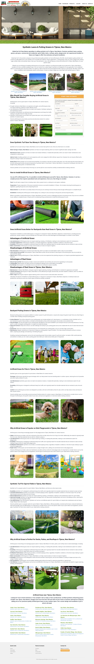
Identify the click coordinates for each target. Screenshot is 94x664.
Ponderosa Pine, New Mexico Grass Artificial (44, 609)
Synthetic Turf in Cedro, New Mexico (18, 617)
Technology (65, 3)
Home (60, 3)
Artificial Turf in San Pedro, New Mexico (69, 609)
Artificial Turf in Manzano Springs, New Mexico (45, 621)
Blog (36, 650)
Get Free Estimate (65, 650)
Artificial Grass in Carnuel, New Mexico (18, 613)
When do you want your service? (76, 113)
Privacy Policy (38, 651)
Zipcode (76, 103)
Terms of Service (38, 653)
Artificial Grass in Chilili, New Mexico (68, 629)
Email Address (73, 118)
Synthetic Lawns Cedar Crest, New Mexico (19, 609)
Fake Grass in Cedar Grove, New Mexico (43, 625)
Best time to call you (74, 123)
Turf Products (12, 651)
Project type (57, 108)
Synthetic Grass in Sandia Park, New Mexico (19, 630)
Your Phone (57, 123)
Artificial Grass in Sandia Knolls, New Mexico (19, 634)
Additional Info (57, 127)
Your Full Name (58, 118)
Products (72, 3)
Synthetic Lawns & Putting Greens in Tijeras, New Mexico (19, 92)
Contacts (90, 3)
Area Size (72, 108)
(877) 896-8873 (66, 648)
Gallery (78, 3)
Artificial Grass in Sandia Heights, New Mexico (45, 613)
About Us (84, 3)
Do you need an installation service (60, 113)
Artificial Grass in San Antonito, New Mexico (19, 626)
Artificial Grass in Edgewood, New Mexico (44, 617)
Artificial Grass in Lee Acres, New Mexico (69, 613)
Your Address (57, 103)
